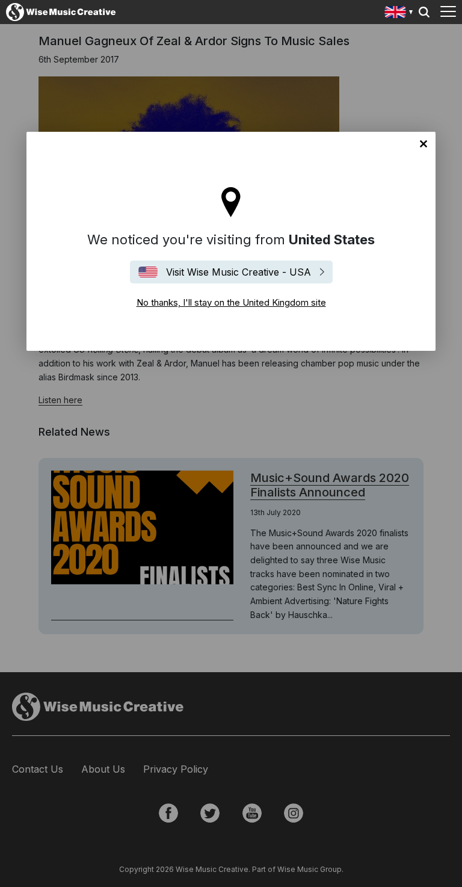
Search (424, 12)
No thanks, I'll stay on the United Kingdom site (423, 144)
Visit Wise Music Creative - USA (238, 272)
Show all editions (399, 13)
